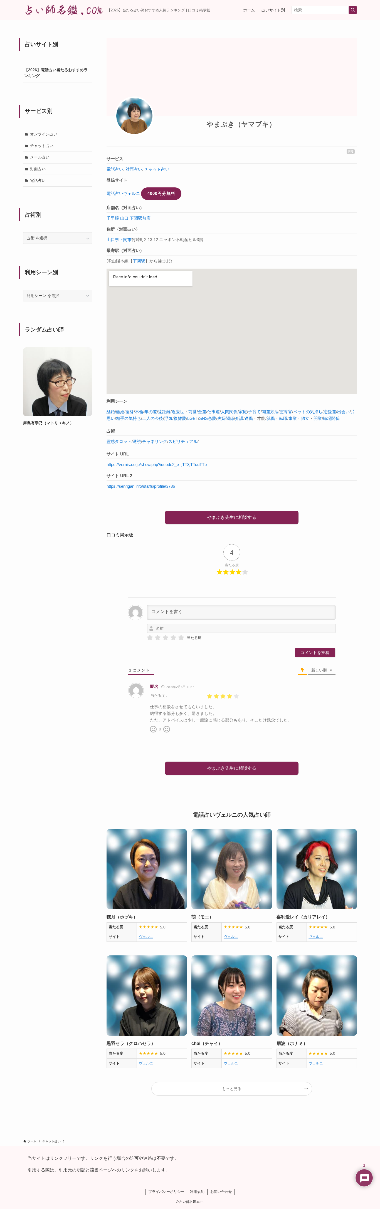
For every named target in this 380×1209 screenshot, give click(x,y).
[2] (158, 637)
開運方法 (270, 411)
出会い (343, 411)
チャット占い (156, 169)
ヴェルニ (146, 937)
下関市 (125, 239)
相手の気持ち (128, 418)
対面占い (133, 169)
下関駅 (139, 261)
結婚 (111, 411)
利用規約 (197, 1192)
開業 (318, 418)
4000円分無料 (161, 193)
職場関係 (331, 418)
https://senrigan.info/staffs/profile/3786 (141, 486)
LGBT (192, 418)
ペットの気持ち (307, 411)
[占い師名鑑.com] (63, 10)
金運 (202, 411)
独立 (305, 418)
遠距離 (164, 411)
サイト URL (118, 454)
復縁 (129, 411)
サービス (115, 158)
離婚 (120, 411)
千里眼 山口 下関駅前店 (128, 218)
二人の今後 (152, 418)
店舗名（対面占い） (125, 207)
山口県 (113, 239)
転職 (283, 418)
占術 (111, 430)
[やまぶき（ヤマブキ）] (134, 115)
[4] (173, 637)
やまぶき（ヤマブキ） (241, 124)
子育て (254, 411)
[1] (150, 637)
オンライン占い (43, 134)
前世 (192, 411)
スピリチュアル (183, 441)
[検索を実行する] (353, 10)
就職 (271, 418)
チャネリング (154, 441)
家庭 (243, 411)
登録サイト (117, 180)
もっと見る (231, 1088)
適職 (249, 418)
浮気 (168, 418)
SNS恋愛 (207, 418)
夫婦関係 (225, 418)
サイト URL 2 (119, 475)
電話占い (115, 169)
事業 (292, 418)
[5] (181, 637)
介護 (239, 418)
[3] (165, 637)
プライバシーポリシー (166, 1192)
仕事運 (213, 411)
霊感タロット (119, 441)
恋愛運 (330, 411)
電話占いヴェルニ (123, 193)
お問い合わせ (221, 1192)
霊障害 (286, 411)
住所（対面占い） (123, 229)
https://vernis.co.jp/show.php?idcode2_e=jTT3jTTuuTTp (157, 464)
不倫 (139, 411)
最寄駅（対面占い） (125, 250)
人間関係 (229, 411)
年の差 (150, 411)
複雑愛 (180, 418)
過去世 (178, 411)
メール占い (40, 157)
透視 (137, 441)
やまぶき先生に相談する (231, 517)
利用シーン (117, 401)
